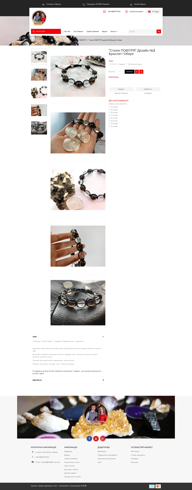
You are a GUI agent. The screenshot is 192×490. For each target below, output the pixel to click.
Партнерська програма (107, 458)
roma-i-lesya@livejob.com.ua (47, 462)
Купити (129, 72)
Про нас (67, 31)
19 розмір (114, 121)
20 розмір (114, 124)
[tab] (68, 337)
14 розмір (114, 107)
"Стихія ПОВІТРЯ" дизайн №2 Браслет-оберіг (105, 40)
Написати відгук (136, 64)
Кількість (112, 72)
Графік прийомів (93, 31)
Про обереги (78, 31)
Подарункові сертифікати (107, 455)
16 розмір (114, 112)
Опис (35, 337)
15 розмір (114, 110)
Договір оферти (70, 473)
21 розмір (114, 126)
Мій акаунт (135, 451)
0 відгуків (121, 64)
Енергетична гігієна (71, 462)
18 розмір (114, 118)
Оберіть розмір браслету (118, 104)
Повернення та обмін (72, 477)
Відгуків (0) (37, 380)
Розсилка (134, 462)
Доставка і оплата (71, 469)
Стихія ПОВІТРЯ (80, 40)
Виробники (102, 451)
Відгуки (104, 31)
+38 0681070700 (42, 457)
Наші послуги (69, 466)
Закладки (134, 458)
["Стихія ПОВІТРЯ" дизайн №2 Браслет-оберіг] (39, 57)
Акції (99, 462)
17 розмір (114, 115)
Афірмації (68, 451)
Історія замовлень (138, 455)
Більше (113, 31)
